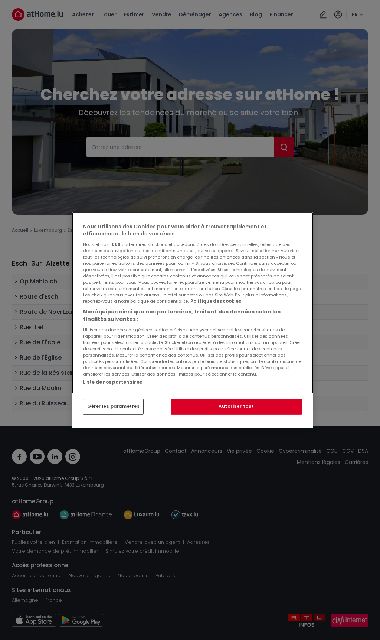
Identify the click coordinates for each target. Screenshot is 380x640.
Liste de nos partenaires (112, 382)
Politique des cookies (215, 301)
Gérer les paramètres (113, 406)
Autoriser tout (236, 406)
